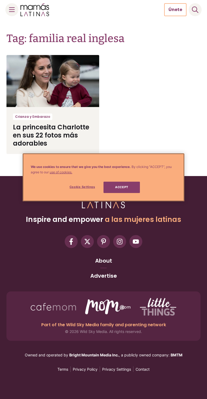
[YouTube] (135, 241)
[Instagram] (119, 241)
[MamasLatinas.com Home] (34, 9)
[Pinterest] (103, 241)
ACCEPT (121, 187)
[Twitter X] (87, 241)
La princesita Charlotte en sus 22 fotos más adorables (51, 135)
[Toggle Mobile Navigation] (11, 9)
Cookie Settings (82, 187)
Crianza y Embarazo (32, 116)
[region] (103, 177)
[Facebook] (71, 241)
